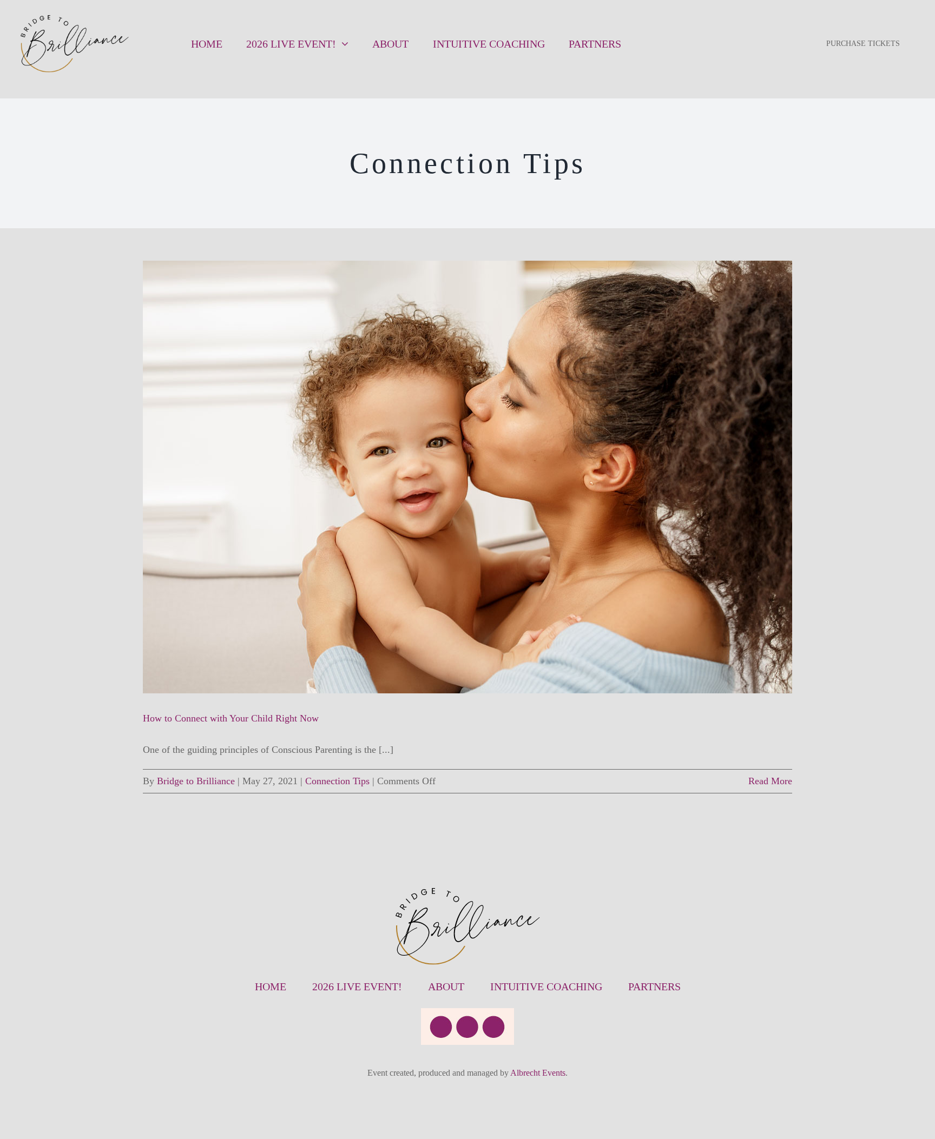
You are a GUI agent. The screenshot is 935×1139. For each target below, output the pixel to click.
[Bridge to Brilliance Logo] (75, 20)
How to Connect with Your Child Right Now (231, 718)
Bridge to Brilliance (196, 781)
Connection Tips (337, 781)
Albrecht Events (537, 1072)
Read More (770, 781)
